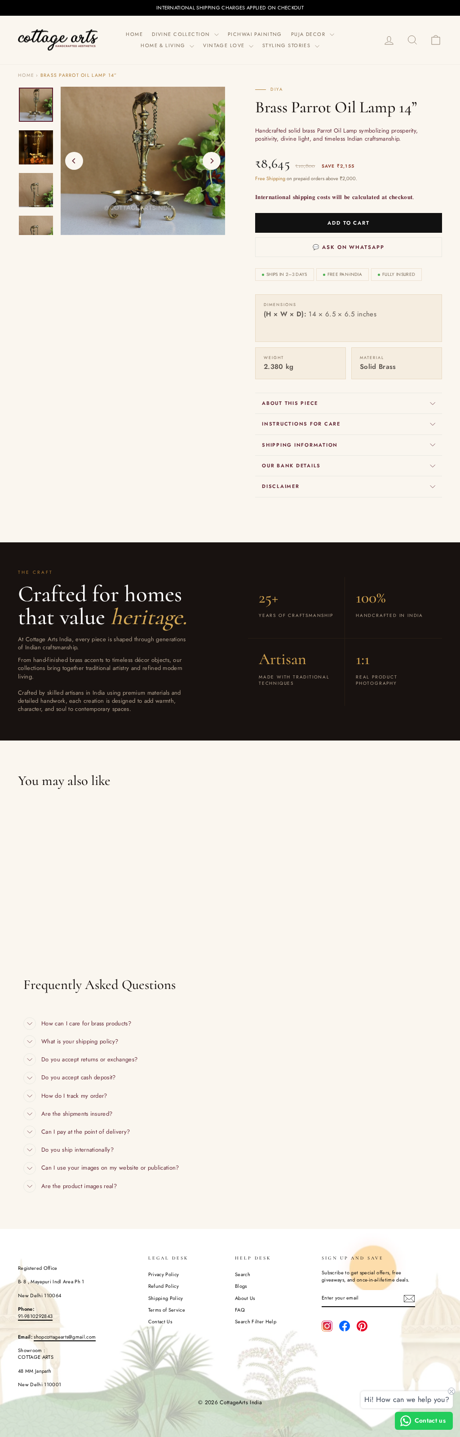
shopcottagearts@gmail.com (65, 1336)
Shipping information (300, 444)
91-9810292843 (35, 1316)
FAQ (240, 1309)
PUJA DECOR (309, 34)
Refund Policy (163, 1286)
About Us (245, 1298)
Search (242, 1274)
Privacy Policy (163, 1274)
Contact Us (160, 1321)
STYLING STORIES (287, 45)
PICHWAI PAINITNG (255, 34)
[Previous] (74, 161)
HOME (134, 34)
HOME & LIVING (164, 45)
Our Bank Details (291, 465)
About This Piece (290, 403)
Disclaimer (281, 486)
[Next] (212, 161)
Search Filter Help (255, 1321)
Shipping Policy (165, 1298)
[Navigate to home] (58, 39)
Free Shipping (270, 178)
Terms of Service (166, 1309)
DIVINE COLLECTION (182, 34)
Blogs (241, 1286)
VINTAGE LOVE (225, 45)
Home (26, 75)
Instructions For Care (301, 423)
